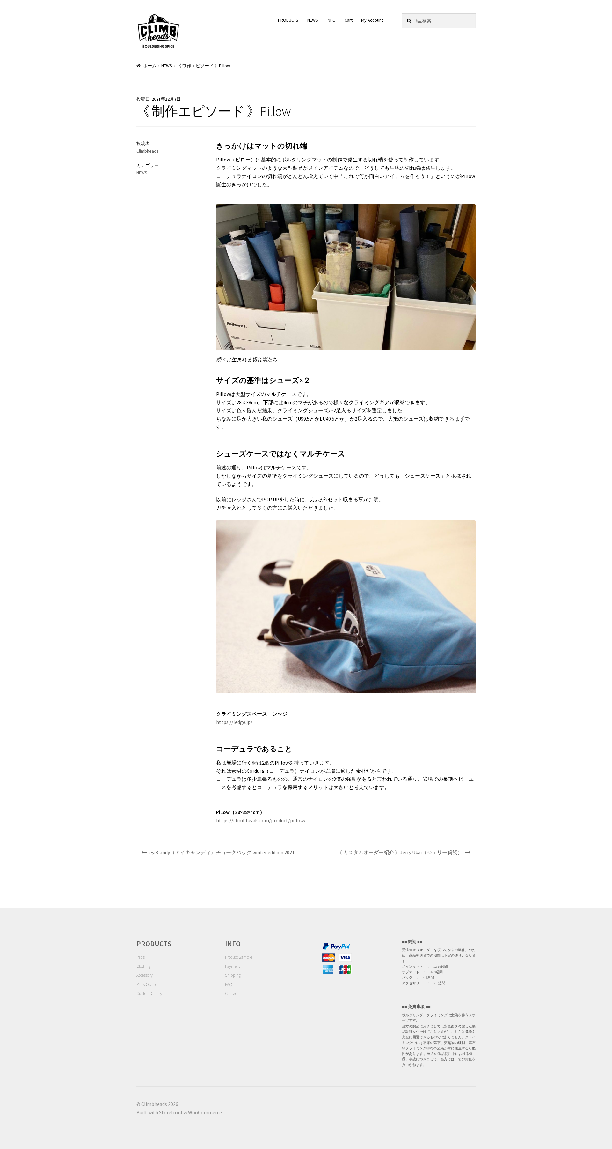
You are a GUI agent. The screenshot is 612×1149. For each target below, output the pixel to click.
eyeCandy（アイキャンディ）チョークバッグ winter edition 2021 (222, 852)
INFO (331, 20)
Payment (232, 966)
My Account (372, 20)
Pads (140, 957)
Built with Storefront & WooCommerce (179, 1112)
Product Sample (238, 957)
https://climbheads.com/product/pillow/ (261, 820)
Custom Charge (149, 993)
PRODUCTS (288, 20)
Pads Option (147, 984)
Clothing (143, 966)
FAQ (228, 984)
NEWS (312, 20)
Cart (349, 20)
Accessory (144, 975)
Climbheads (147, 151)
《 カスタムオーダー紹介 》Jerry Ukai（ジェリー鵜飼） (400, 852)
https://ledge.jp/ (234, 722)
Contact (231, 993)
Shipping (233, 975)
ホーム (150, 66)
